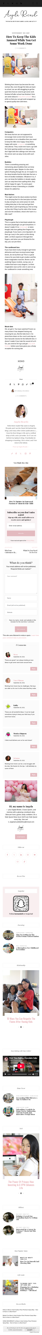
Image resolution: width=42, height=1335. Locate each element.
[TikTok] (24, 861)
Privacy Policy (30, 540)
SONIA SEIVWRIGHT (8, 1321)
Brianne (16, 758)
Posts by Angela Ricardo (20, 447)
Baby (28, 33)
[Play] (5, 1074)
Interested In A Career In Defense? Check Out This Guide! (26, 1231)
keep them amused (25, 97)
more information (17, 1330)
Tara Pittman (18, 680)
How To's (26, 1214)
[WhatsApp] (23, 384)
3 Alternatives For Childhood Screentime (27, 949)
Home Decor (21, 1088)
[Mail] (17, 3)
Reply (33, 669)
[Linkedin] (21, 854)
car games (21, 144)
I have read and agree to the (22, 540)
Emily (4, 1310)
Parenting (21, 925)
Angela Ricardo (23, 391)
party (30, 1283)
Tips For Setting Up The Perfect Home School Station (27, 935)
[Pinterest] (18, 384)
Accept (29, 1330)
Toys (34, 1283)
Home (27, 1107)
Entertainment (17, 33)
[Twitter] (8, 3)
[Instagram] (28, 854)
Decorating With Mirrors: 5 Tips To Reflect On (26, 1099)
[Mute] (33, 1074)
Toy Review (23, 1283)
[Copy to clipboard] (27, 384)
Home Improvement (22, 1096)
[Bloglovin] (13, 3)
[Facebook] (3, 3)
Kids (24, 33)
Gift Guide (21, 1275)
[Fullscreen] (37, 1074)
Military (21, 1207)
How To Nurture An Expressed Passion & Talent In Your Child (21, 502)
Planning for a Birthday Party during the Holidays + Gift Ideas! (29, 1288)
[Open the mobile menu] (37, 3)
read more (21, 837)
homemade (23, 227)
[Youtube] (34, 854)
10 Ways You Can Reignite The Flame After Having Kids (21, 1020)
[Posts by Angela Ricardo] (13, 391)
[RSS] (21, 3)
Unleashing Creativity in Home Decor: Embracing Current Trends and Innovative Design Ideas (26, 1111)
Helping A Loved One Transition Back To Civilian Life (26, 1217)
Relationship (21, 965)
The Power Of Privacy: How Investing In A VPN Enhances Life (21, 1185)
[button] (8, 486)
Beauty (30, 1257)
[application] (21, 1066)
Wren (15, 654)
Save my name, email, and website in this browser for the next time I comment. (22, 621)
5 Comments (21, 48)
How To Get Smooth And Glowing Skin (29, 1262)
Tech (21, 1128)
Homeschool (20, 932)
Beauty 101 (23, 1257)
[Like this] (31, 384)
